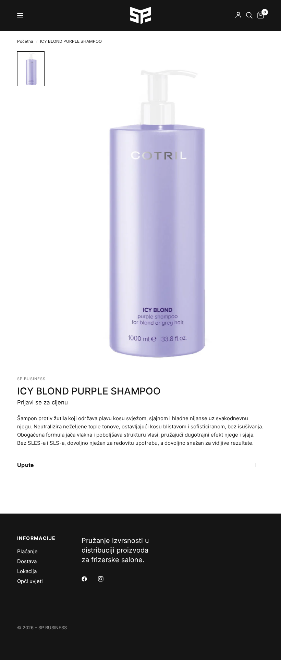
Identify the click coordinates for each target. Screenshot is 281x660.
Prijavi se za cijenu (42, 402)
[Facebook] (89, 578)
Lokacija (27, 571)
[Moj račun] (238, 15)
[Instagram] (105, 578)
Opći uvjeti (30, 581)
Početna (25, 41)
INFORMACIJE (36, 538)
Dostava (27, 561)
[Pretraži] (249, 15)
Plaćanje (27, 551)
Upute (25, 465)
